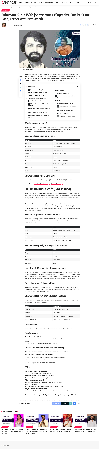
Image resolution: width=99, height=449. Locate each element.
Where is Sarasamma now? (66, 110)
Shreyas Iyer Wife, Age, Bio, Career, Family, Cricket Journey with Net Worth (56, 395)
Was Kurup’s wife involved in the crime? (66, 106)
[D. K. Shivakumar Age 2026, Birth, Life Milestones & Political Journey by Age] (61, 420)
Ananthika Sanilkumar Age (42, 184)
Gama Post (9, 2)
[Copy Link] (85, 25)
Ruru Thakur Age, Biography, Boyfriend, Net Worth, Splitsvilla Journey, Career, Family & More (13, 431)
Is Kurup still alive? (64, 113)
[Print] (88, 25)
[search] (93, 2)
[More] (90, 25)
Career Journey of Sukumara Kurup (38, 112)
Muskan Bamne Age (57, 184)
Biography (5, 10)
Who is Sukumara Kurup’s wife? (67, 103)
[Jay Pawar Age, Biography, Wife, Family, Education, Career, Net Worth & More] (86, 420)
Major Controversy (64, 93)
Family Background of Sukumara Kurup (39, 101)
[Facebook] (88, 2)
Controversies (60, 90)
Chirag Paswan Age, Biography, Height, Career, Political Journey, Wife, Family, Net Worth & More (36, 431)
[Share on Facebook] (81, 25)
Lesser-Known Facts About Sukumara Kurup (65, 96)
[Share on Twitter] (83, 25)
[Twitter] (90, 2)
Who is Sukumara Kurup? (36, 89)
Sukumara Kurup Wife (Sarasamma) (37, 98)
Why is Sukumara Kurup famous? (68, 116)
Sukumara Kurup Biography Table (38, 92)
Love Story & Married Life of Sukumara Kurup (39, 109)
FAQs (58, 100)
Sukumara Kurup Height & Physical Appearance (38, 104)
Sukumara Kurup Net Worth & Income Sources (38, 116)
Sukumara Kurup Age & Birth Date (38, 95)
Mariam (9, 23)
